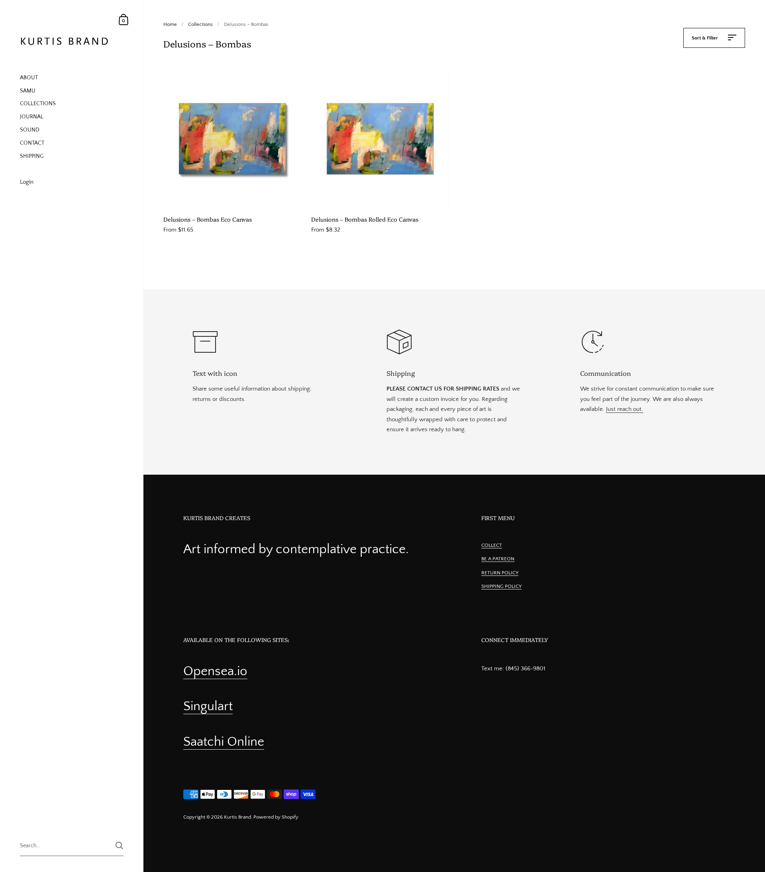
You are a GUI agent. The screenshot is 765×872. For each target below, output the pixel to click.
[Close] (494, 361)
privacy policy (372, 503)
